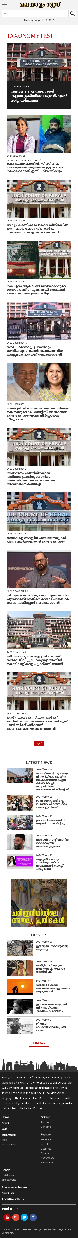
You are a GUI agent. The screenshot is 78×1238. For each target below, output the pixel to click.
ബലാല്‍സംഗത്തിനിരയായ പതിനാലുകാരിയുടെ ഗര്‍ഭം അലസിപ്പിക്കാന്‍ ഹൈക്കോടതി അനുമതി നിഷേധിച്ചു (32, 478)
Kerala (5, 1149)
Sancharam (47, 1162)
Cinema (45, 1153)
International (9, 1144)
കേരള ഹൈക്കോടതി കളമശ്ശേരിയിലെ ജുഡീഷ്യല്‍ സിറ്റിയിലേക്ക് (39, 96)
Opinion (45, 1117)
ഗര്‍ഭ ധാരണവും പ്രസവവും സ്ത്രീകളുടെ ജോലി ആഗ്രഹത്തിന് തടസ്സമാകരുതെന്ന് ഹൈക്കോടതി (35, 351)
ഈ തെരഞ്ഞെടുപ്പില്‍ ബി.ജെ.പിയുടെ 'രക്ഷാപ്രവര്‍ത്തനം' (51, 1008)
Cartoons (46, 1127)
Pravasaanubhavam (14, 1187)
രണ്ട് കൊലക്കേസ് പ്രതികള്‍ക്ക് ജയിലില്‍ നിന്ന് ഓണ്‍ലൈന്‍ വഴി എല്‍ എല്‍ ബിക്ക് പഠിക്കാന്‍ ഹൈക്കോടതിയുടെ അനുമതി (37, 723)
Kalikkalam (8, 1175)
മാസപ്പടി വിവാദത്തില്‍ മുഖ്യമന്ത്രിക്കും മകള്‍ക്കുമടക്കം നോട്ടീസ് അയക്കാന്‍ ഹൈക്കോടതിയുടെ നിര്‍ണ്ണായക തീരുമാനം (38, 414)
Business (46, 1149)
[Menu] (4, 5)
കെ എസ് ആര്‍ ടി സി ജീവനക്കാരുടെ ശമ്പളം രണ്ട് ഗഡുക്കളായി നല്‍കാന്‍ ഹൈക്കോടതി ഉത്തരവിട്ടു (36, 290)
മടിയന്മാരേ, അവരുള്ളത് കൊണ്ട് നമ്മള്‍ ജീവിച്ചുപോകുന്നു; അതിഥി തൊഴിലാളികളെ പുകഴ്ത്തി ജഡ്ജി (35, 660)
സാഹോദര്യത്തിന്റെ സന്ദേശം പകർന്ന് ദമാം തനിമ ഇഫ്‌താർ (52, 804)
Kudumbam (47, 1158)
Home (5, 1117)
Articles (45, 1122)
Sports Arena (9, 1180)
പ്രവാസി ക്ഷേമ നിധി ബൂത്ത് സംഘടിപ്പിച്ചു (50, 822)
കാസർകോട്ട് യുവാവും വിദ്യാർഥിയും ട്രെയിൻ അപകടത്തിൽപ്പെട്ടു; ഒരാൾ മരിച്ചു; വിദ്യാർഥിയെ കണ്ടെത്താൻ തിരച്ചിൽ (52, 781)
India (4, 1140)
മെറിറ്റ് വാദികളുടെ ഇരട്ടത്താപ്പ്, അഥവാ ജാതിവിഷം (50, 969)
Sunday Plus (48, 1139)
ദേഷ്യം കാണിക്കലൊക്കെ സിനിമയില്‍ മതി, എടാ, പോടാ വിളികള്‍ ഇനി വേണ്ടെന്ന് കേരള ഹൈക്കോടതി (37, 228)
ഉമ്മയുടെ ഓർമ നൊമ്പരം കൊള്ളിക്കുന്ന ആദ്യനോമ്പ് (53, 988)
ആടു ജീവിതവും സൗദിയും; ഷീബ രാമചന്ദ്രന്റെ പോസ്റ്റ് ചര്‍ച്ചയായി (49, 864)
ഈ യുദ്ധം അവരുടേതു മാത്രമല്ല (52, 948)
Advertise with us (13, 1199)
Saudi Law (8, 1193)
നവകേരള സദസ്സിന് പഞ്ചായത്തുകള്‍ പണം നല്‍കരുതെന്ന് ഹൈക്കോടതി (37, 540)
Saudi (5, 1123)
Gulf (4, 1129)
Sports (6, 1170)
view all (39, 1042)
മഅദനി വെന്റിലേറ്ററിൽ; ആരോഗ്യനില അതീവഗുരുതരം (53, 843)
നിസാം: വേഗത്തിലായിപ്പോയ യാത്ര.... (51, 1027)
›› (48, 744)
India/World (9, 1135)
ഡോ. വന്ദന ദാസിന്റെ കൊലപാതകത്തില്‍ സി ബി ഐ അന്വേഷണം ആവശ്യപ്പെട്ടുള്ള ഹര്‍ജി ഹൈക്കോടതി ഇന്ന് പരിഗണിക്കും (36, 166)
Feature (46, 1134)
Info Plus (45, 1144)
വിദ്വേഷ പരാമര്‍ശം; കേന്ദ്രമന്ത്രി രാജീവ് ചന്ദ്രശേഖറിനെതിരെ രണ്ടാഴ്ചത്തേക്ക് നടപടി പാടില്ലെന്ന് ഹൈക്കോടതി (38, 599)
